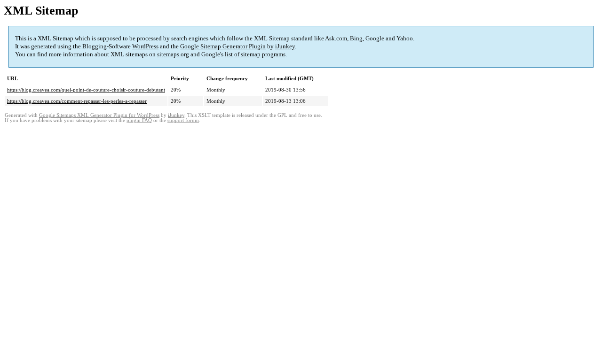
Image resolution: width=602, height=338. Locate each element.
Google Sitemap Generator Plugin (223, 46)
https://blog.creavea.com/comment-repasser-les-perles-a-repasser (77, 101)
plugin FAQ (139, 120)
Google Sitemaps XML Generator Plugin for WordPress (99, 115)
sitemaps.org (173, 54)
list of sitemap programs (255, 54)
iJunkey (285, 46)
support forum (183, 120)
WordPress (145, 46)
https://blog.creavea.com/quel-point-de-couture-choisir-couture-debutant (86, 89)
